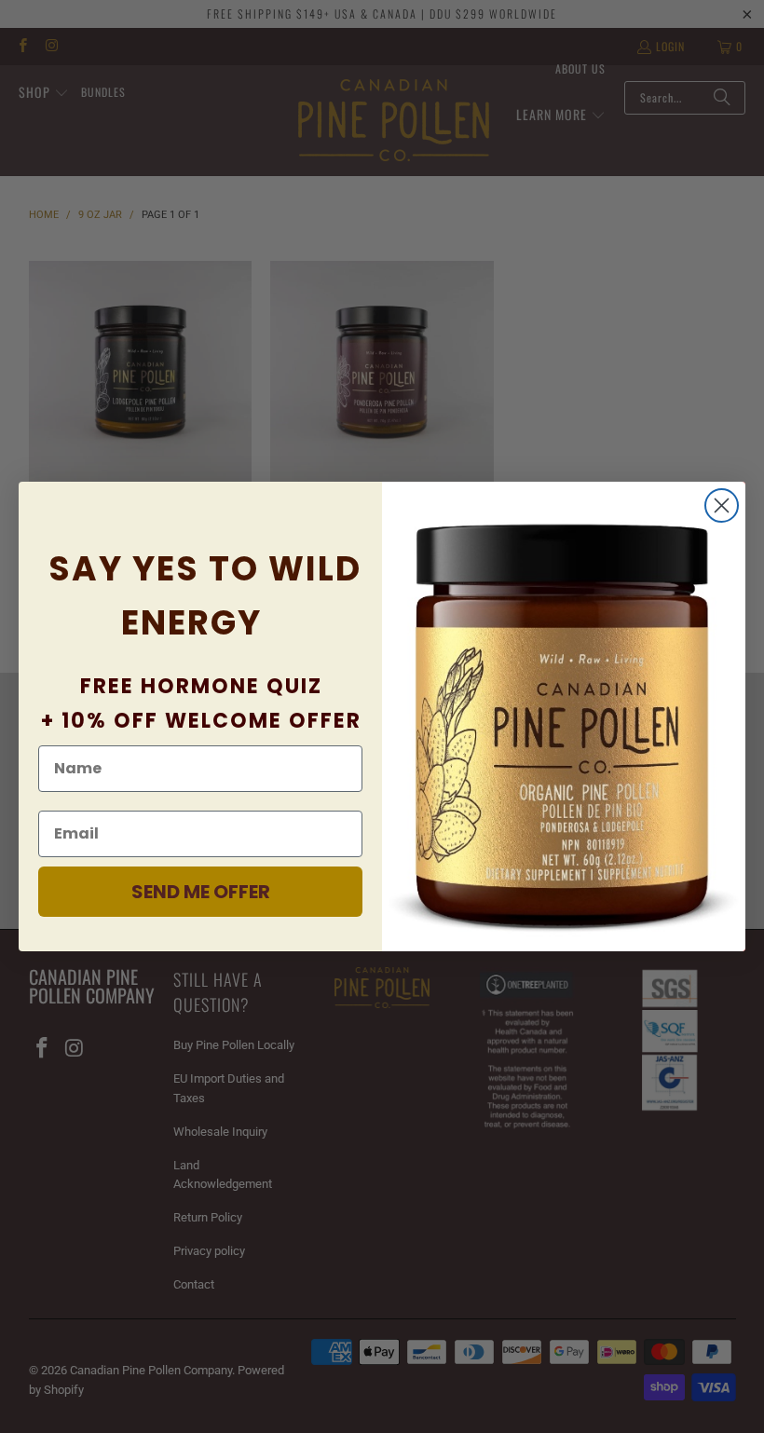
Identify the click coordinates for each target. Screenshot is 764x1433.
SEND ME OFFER (200, 892)
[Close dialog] (721, 505)
